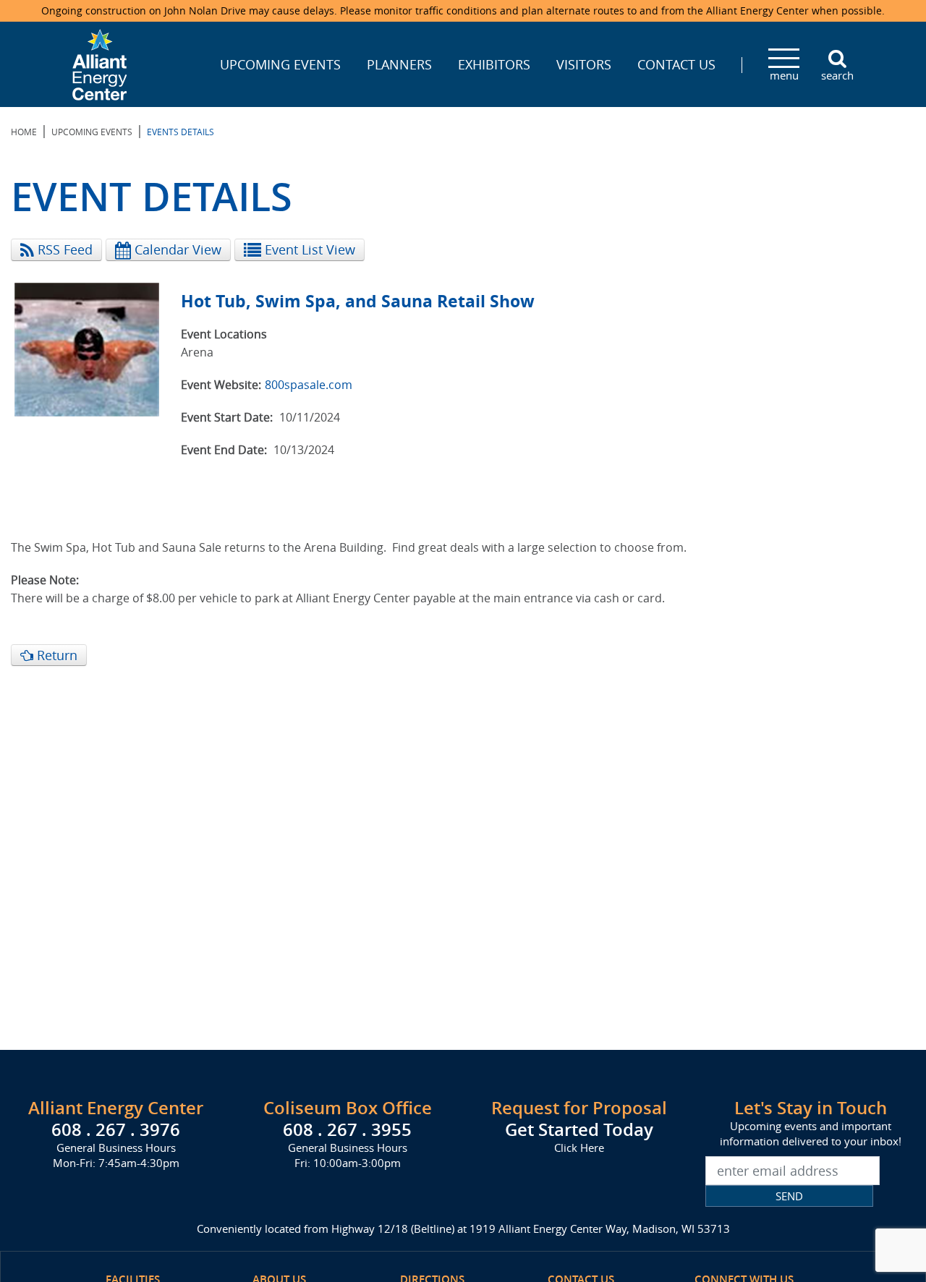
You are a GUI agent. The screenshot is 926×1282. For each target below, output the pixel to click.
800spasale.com (308, 385)
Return (55, 655)
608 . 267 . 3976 (115, 1129)
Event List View (308, 249)
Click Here (579, 1147)
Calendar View (176, 249)
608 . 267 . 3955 (347, 1129)
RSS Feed (63, 249)
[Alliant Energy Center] (99, 63)
